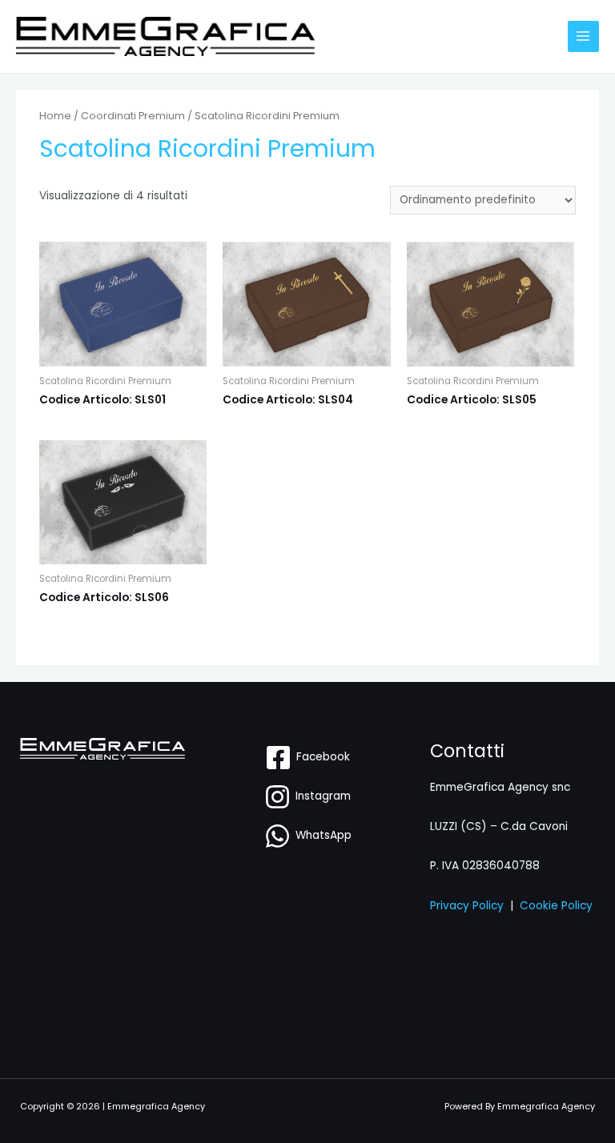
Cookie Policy (556, 905)
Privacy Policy (467, 905)
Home (55, 115)
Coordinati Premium (133, 115)
